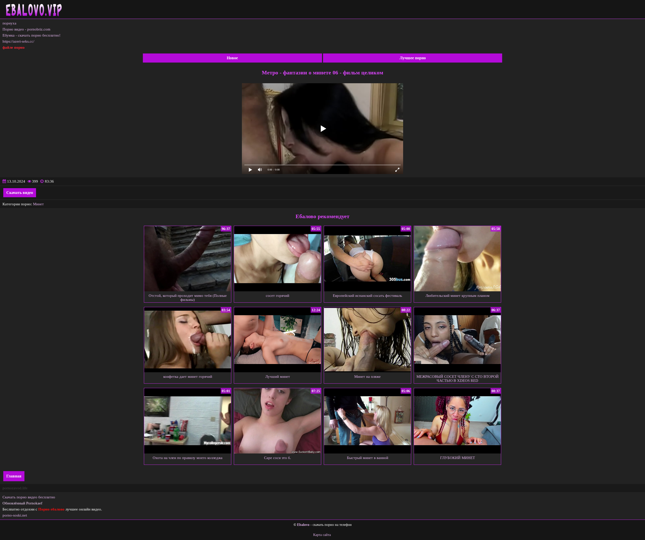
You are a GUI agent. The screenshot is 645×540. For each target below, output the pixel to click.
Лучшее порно (413, 58)
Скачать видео (19, 192)
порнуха (9, 23)
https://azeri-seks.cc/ (18, 41)
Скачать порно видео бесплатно (29, 497)
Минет (38, 204)
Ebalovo (303, 525)
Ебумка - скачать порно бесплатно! (31, 35)
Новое (232, 58)
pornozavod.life (15, 488)
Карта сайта (322, 535)
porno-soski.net (15, 515)
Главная (13, 476)
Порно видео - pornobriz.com (26, 29)
